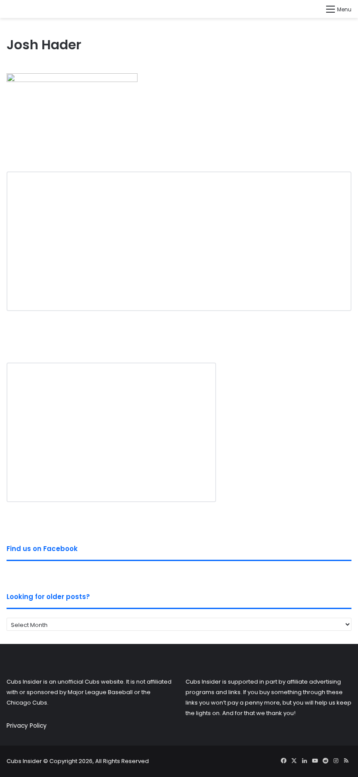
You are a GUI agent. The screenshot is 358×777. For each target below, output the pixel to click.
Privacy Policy (27, 726)
